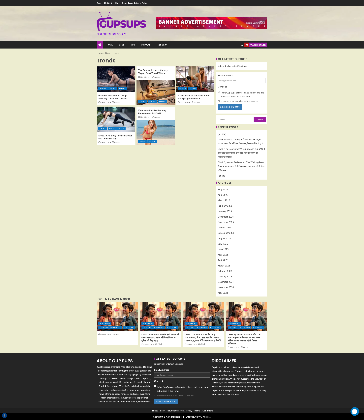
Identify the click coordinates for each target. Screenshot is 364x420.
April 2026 (223, 195)
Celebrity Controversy (110, 327)
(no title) (222, 134)
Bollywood (105, 324)
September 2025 (226, 233)
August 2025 (224, 238)
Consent (222, 86)
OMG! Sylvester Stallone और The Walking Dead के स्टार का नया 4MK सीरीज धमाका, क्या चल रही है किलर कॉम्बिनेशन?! (241, 166)
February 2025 (225, 271)
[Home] (100, 45)
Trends (122, 88)
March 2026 (224, 200)
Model (112, 88)
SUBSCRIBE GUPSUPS (230, 107)
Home (110, 44)
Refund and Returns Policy (134, 3)
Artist (142, 102)
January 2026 (225, 211)
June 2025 (223, 249)
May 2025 (223, 254)
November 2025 (226, 222)
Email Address (225, 75)
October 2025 (224, 227)
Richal (116, 334)
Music (111, 128)
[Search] (242, 45)
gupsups (117, 102)
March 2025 (224, 265)
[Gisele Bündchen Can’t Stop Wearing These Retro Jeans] (116, 79)
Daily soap (128, 327)
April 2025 (223, 260)
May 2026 (223, 189)
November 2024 (226, 287)
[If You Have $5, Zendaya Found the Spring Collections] (195, 79)
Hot (133, 44)
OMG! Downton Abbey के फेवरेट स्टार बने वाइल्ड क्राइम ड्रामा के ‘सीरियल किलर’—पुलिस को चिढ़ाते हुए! (160, 337)
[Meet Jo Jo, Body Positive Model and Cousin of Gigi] (116, 119)
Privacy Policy (158, 410)
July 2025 (223, 244)
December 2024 (226, 282)
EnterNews (191, 416)
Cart (117, 3)
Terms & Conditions (203, 410)
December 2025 (226, 216)
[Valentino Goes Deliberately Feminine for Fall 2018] (155, 132)
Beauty (103, 88)
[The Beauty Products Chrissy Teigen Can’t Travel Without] (155, 92)
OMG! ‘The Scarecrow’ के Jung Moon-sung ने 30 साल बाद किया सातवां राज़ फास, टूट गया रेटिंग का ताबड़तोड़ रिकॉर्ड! (241, 153)
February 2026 (225, 206)
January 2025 (225, 276)
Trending (162, 44)
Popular (145, 44)
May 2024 (223, 293)
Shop (121, 44)
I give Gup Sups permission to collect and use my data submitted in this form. (242, 94)
